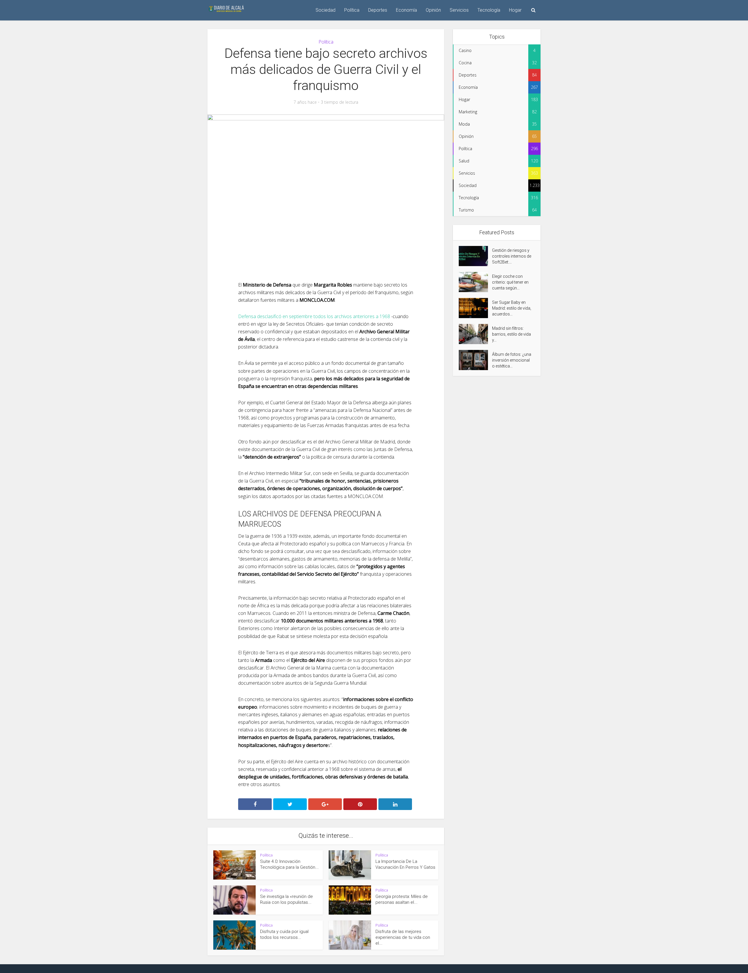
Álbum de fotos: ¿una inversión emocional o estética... (511, 360)
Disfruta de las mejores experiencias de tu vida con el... (402, 937)
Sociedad (325, 10)
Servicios (459, 10)
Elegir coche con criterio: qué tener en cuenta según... (510, 282)
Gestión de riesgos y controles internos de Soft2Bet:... (511, 256)
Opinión (433, 10)
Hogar (515, 10)
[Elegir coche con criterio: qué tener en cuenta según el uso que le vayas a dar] (475, 282)
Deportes (377, 10)
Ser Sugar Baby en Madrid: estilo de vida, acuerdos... (511, 308)
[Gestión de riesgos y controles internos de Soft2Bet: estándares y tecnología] (475, 256)
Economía (406, 10)
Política (351, 10)
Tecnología (488, 10)
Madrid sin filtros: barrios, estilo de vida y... (511, 334)
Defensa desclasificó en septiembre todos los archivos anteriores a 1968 (314, 316)
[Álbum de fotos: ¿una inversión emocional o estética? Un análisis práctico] (475, 360)
